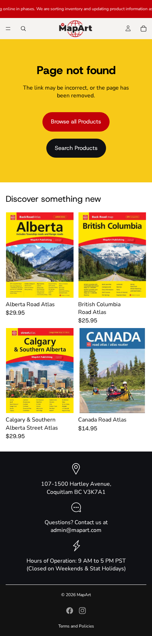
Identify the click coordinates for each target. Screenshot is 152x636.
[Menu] (8, 28)
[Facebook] (69, 610)
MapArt (84, 595)
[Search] (23, 28)
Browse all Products (76, 121)
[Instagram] (82, 610)
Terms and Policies (76, 626)
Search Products (76, 148)
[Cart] (143, 28)
